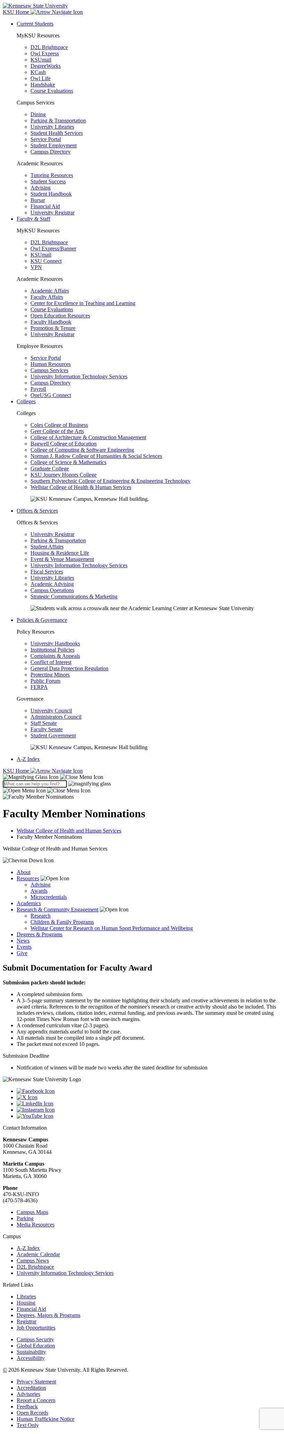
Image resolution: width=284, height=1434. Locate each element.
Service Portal (45, 139)
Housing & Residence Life (59, 553)
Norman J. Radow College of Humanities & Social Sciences (96, 456)
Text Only (28, 1425)
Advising (40, 188)
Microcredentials (48, 897)
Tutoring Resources (51, 175)
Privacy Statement (36, 1382)
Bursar (37, 200)
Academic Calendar (38, 1254)
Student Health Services (56, 133)
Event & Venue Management (62, 559)
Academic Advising (52, 584)
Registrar (26, 1321)
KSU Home (16, 771)
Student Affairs (46, 547)
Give (22, 953)
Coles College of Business (59, 425)
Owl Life (40, 78)
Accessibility (31, 1358)
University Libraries (52, 127)
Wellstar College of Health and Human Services (69, 831)
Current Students (35, 24)
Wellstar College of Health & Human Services (80, 487)
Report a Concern (36, 1400)
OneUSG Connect (50, 395)
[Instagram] (149, 1110)
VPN (36, 267)
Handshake (42, 85)
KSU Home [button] (16, 12)
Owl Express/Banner (53, 248)
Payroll (38, 389)
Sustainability (31, 1352)
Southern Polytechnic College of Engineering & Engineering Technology (110, 481)
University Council (51, 711)
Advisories (28, 1394)
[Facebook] (149, 1091)
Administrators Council (55, 717)
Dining (38, 114)
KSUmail (40, 60)
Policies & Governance (42, 620)
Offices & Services (37, 511)
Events (24, 947)
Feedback (27, 1406)
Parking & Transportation (58, 120)
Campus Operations (52, 590)
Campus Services (49, 370)
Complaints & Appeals (55, 656)
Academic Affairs (49, 291)
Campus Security (35, 1339)
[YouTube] (149, 1116)
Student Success (48, 181)
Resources (28, 878)
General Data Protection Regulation (69, 668)
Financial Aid (45, 206)
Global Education (36, 1346)
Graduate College (49, 468)
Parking (25, 1218)
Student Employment (53, 145)
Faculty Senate (46, 729)
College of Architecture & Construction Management (88, 437)
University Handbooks (55, 643)
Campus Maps (32, 1212)
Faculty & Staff (33, 219)
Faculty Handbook (50, 322)
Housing (26, 1303)
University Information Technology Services (78, 376)
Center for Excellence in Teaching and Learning (82, 303)
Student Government (53, 735)
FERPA (39, 687)
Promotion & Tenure (53, 328)
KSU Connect (46, 261)
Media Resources (35, 1225)
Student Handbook (51, 194)
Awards (38, 891)
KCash (38, 72)
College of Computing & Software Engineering (82, 450)
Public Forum (45, 681)
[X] (149, 1097)
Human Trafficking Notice (45, 1419)
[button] (53, 777)
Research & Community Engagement (57, 909)
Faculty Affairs (46, 297)
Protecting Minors (50, 675)
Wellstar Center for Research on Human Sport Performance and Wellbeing (111, 928)
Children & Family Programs (62, 922)
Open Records (32, 1413)
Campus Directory (50, 152)
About (23, 872)
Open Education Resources (60, 316)
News (23, 941)
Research (40, 916)
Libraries (26, 1296)
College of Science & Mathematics (68, 462)
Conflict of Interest (50, 662)
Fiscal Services (46, 571)
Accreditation (31, 1388)
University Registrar (52, 212)
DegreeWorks (45, 66)
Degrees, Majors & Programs (48, 1315)
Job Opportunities (36, 1328)
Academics (29, 903)
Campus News (33, 1260)
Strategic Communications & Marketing (73, 596)
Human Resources (50, 364)
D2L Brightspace (49, 47)
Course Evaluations (51, 91)
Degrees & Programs (39, 934)
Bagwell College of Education (63, 444)
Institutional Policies (52, 650)
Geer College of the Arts (57, 431)
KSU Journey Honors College (63, 475)
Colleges (26, 401)
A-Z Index (28, 759)
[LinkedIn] (149, 1104)
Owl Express (44, 53)
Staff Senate (43, 723)
